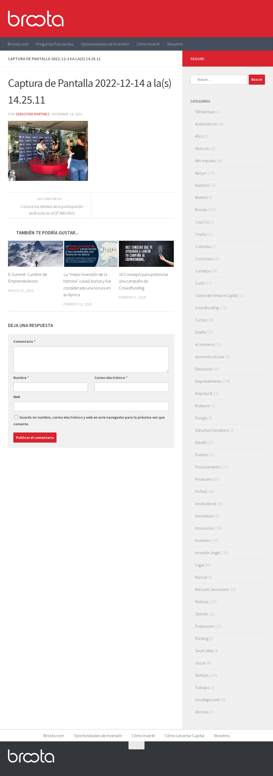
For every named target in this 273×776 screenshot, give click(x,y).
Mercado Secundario (212, 589)
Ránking (201, 638)
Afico (199, 136)
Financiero (203, 479)
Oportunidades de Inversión (105, 44)
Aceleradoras (206, 123)
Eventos (201, 454)
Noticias (201, 601)
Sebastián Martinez (33, 114)
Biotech (201, 197)
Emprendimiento (208, 381)
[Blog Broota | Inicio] (35, 19)
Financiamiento (207, 466)
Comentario (24, 341)
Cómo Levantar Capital (184, 735)
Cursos (201, 319)
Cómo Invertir (148, 44)
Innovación (204, 528)
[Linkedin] (262, 58)
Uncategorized (207, 699)
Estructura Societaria (212, 430)
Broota (201, 209)
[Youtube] (253, 58)
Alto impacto (205, 160)
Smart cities (204, 650)
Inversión (202, 540)
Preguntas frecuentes (54, 44)
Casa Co (202, 221)
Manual (201, 577)
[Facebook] (236, 58)
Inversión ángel (207, 552)
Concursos (204, 258)
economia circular (210, 356)
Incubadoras (205, 503)
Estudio (201, 442)
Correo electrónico (110, 377)
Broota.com (18, 44)
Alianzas (202, 148)
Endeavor (203, 405)
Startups (201, 675)
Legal (199, 564)
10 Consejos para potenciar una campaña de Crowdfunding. (143, 281)
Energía (201, 417)
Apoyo (200, 172)
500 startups (205, 111)
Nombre (21, 377)
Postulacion (205, 626)
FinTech (201, 491)
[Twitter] (245, 58)
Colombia (203, 246)
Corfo (200, 283)
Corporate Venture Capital (216, 295)
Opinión (201, 613)
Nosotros (175, 44)
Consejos (202, 270)
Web (16, 396)
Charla (200, 234)
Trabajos (202, 687)
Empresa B (203, 393)
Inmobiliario (205, 515)
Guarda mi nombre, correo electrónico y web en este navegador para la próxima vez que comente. (89, 420)
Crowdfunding (207, 307)
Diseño (200, 332)
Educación (203, 368)
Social (200, 662)
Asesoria (202, 185)
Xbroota (201, 711)
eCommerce (205, 344)
